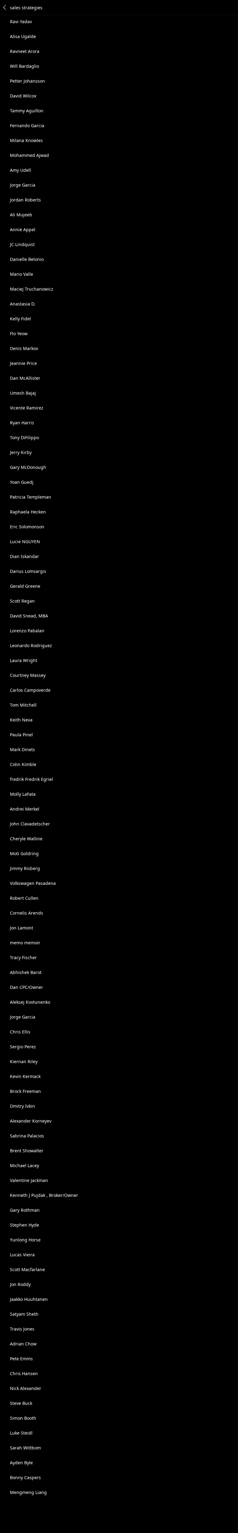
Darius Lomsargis (28, 571)
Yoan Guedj (21, 482)
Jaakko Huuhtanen (29, 1299)
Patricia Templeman (30, 497)
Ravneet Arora (24, 51)
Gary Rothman (25, 1210)
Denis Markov (24, 348)
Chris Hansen (24, 1373)
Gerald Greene (25, 586)
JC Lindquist (22, 244)
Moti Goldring (24, 853)
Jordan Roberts (25, 200)
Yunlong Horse (25, 1240)
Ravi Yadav (21, 21)
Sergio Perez (23, 1047)
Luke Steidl (21, 1433)
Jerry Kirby (21, 452)
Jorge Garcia (22, 185)
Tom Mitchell (23, 705)
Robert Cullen (24, 898)
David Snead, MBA (29, 616)
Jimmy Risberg (25, 868)
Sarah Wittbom (25, 1448)
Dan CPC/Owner (26, 987)
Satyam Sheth (24, 1314)
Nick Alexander (25, 1388)
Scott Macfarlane (27, 1269)
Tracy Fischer (23, 957)
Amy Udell (20, 170)
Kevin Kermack (25, 1076)
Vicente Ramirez (26, 408)
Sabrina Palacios (27, 1136)
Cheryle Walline (26, 839)
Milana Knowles (26, 140)
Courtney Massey (28, 675)
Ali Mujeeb (21, 215)
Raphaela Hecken (28, 512)
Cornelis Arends (26, 913)
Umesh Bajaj (23, 393)
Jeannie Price (23, 363)
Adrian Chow (23, 1344)
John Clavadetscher (30, 824)
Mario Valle (21, 274)
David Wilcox (23, 96)
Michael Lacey (24, 1165)
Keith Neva (21, 720)
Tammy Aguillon (26, 111)
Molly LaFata (23, 794)
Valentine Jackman (29, 1180)
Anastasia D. (22, 304)
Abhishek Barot (26, 972)
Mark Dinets (22, 749)
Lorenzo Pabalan (27, 631)
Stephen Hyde (24, 1225)
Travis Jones (22, 1329)
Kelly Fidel (20, 319)
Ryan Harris (22, 423)
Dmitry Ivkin (22, 1106)
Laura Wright (23, 660)
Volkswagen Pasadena (33, 883)
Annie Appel (22, 229)
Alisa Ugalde (23, 36)
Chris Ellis (20, 1032)
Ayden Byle (21, 1463)
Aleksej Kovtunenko (30, 1002)
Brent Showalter (26, 1151)
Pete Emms (21, 1359)
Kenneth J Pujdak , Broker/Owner (44, 1195)
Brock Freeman (25, 1091)
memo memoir (25, 943)
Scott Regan (22, 601)
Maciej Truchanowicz (31, 289)
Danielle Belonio (27, 259)
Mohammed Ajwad (29, 155)
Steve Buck (21, 1403)
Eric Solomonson (27, 527)
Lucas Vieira (22, 1255)
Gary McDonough (28, 467)
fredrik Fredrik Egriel (31, 779)
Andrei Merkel (24, 809)
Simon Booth (23, 1418)
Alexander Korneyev (30, 1121)
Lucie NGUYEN (25, 541)
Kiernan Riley (23, 1061)
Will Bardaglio (24, 66)
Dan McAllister (25, 378)
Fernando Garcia (27, 125)
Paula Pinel (21, 735)
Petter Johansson (27, 81)
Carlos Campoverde (30, 690)
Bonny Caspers (25, 1477)
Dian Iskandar (24, 556)
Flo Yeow (19, 333)
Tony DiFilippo (24, 437)
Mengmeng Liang (28, 1492)
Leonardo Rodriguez (31, 645)
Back (5, 7)
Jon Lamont (21, 928)
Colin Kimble (23, 764)
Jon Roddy (20, 1284)
